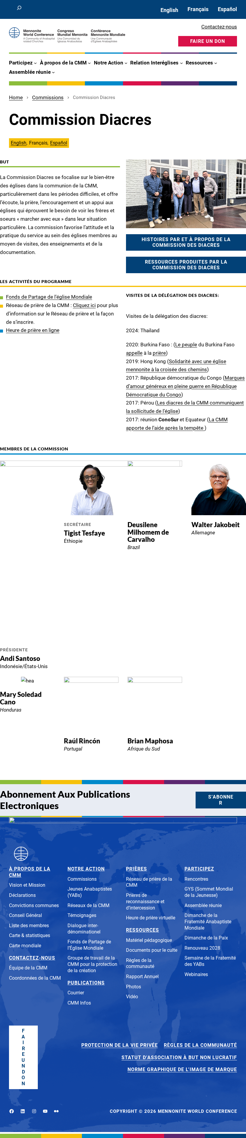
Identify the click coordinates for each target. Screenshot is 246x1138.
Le (178, 345)
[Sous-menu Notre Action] (126, 62)
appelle (134, 353)
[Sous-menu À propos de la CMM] (89, 62)
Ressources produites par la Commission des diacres (186, 265)
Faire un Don (23, 1057)
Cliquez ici (84, 305)
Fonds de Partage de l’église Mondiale (49, 297)
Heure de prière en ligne (32, 330)
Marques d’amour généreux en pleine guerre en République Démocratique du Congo (185, 386)
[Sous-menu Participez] (35, 62)
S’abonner (220, 800)
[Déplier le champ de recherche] (19, 9)
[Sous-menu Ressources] (215, 62)
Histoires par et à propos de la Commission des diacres (186, 242)
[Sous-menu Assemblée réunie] (53, 71)
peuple (189, 345)
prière (159, 353)
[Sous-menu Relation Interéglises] (181, 62)
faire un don (207, 41)
